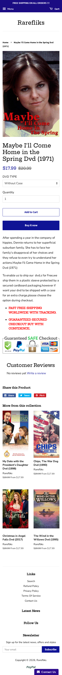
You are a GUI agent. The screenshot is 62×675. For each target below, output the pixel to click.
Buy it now (31, 225)
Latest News (31, 611)
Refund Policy (31, 586)
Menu (10, 9)
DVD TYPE (10, 177)
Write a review (36, 373)
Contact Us (31, 600)
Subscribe (50, 649)
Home (5, 42)
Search (31, 581)
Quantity (8, 192)
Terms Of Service (31, 595)
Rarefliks (31, 22)
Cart (56, 9)
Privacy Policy (31, 591)
